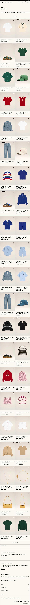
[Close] (28, 0)
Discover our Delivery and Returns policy (8, 580)
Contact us (3, 569)
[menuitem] (7, 2)
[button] (21, 601)
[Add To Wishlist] (13, 20)
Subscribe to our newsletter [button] (6, 557)
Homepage (3, 546)
